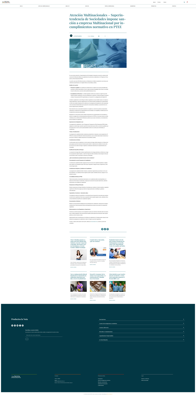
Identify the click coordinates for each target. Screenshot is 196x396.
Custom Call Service (104, 327)
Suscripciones (102, 319)
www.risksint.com (94, 221)
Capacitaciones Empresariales (106, 335)
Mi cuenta (159, 2)
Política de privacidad (144, 380)
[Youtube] (17, 325)
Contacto (165, 2)
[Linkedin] (23, 325)
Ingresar (154, 2)
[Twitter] (15, 325)
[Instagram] (20, 325)
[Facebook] (12, 325)
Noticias (92, 36)
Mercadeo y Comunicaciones (105, 331)
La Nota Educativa (103, 339)
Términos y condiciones (145, 378)
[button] (184, 2)
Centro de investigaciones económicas (108, 323)
